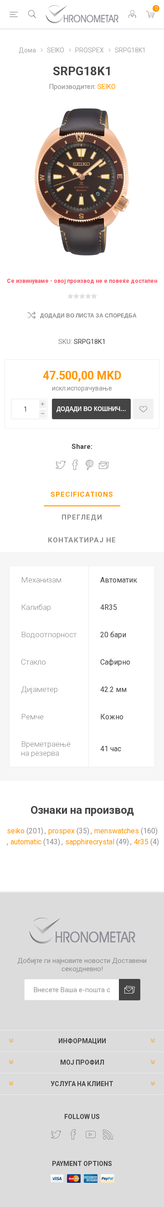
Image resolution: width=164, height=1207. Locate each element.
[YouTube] (90, 1134)
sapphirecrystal (89, 842)
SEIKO (106, 87)
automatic (25, 842)
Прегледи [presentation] (82, 517)
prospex (61, 831)
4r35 (141, 842)
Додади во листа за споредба (88, 315)
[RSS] (108, 1134)
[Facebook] (73, 1134)
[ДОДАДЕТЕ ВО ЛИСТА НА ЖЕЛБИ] (143, 409)
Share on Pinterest (89, 465)
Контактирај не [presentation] (82, 540)
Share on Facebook (75, 465)
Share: (82, 446)
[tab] (82, 495)
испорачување (89, 388)
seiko (16, 831)
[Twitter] (56, 1134)
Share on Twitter (61, 465)
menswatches (116, 831)
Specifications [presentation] (82, 494)
